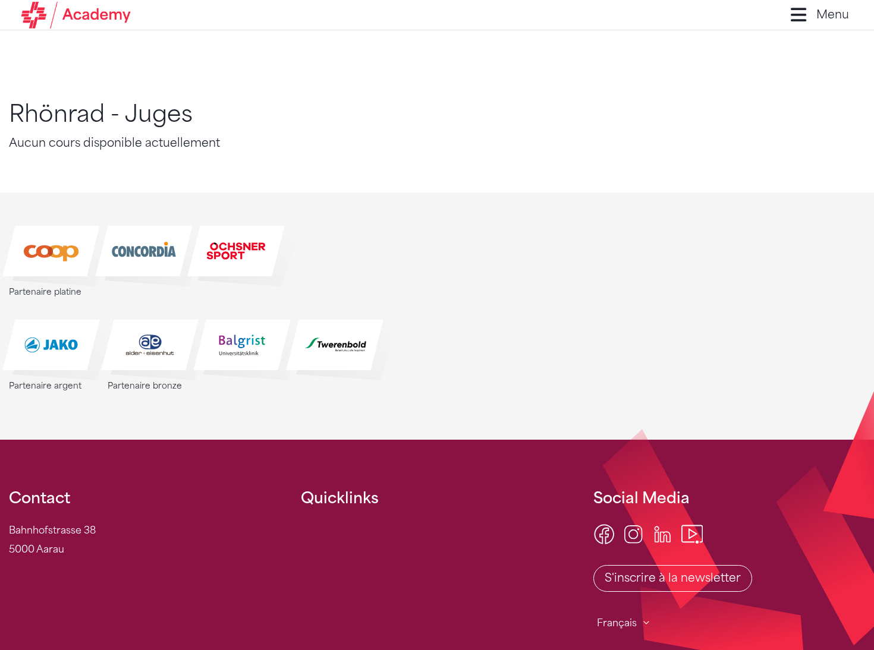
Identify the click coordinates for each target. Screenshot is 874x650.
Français (617, 623)
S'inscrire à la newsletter (673, 578)
